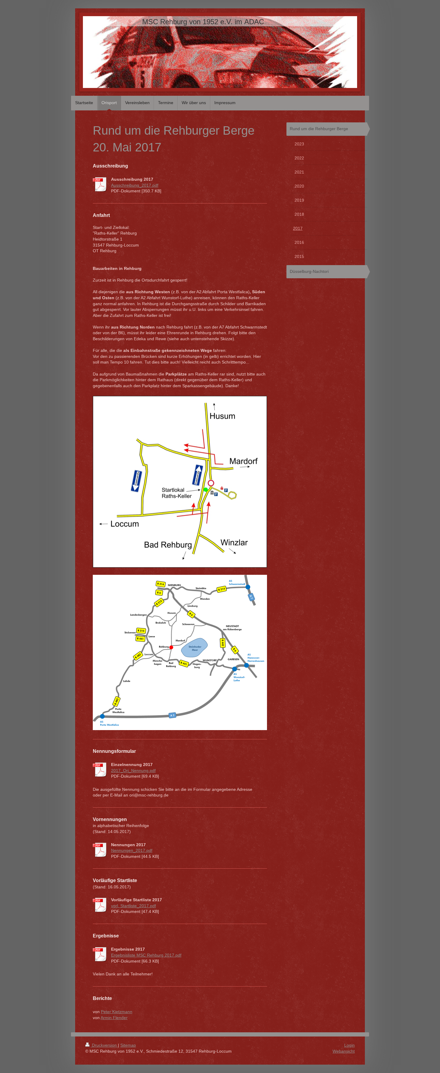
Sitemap (128, 1045)
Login (349, 1045)
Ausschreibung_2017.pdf (134, 185)
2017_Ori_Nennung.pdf (133, 770)
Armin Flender (114, 1017)
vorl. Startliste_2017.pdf (133, 905)
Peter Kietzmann (116, 1011)
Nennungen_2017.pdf (131, 850)
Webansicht (344, 1051)
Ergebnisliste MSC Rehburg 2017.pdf (146, 955)
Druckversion (104, 1045)
